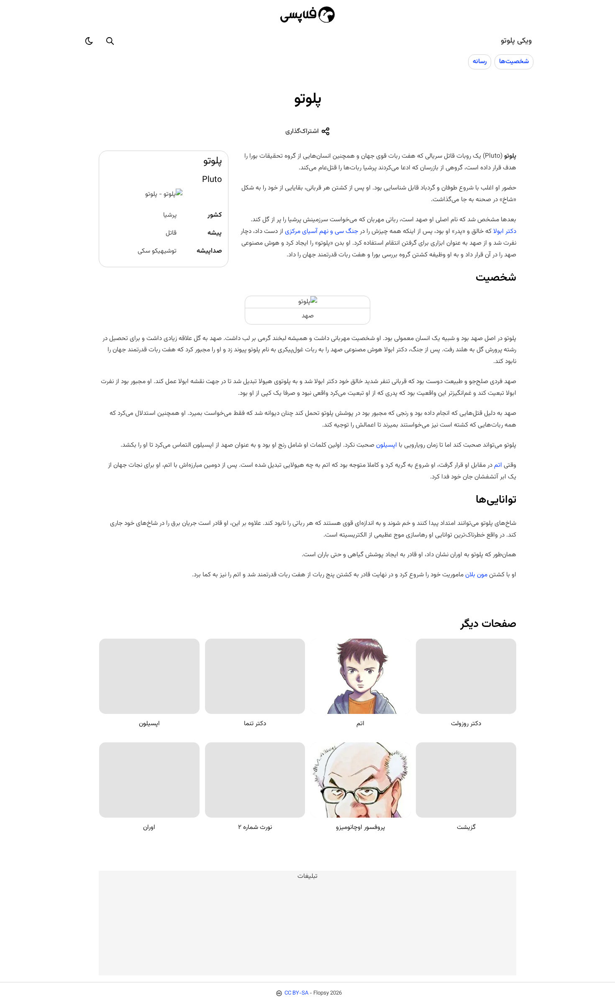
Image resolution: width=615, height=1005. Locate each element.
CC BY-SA (296, 993)
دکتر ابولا (504, 231)
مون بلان (476, 575)
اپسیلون (386, 445)
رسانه (480, 61)
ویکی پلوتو (516, 41)
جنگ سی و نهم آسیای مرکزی (321, 231)
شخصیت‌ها (514, 61)
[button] (110, 41)
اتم (498, 465)
